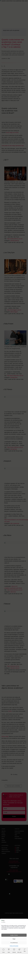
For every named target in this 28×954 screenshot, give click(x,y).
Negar (14, 938)
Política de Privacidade (14, 945)
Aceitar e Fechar (14, 935)
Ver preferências (14, 942)
